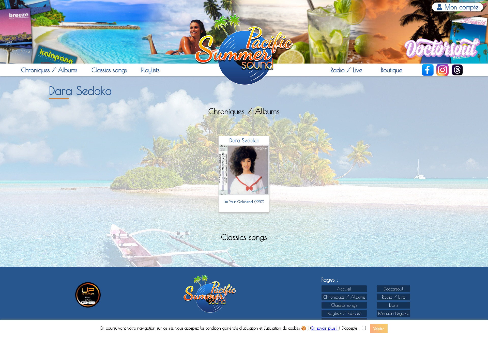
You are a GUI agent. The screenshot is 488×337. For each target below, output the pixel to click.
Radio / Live (346, 69)
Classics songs (109, 69)
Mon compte (460, 7)
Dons (393, 305)
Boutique (391, 69)
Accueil (344, 289)
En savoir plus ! (325, 328)
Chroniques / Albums (49, 69)
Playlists (150, 69)
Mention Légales (393, 313)
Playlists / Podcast (344, 313)
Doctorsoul (393, 289)
